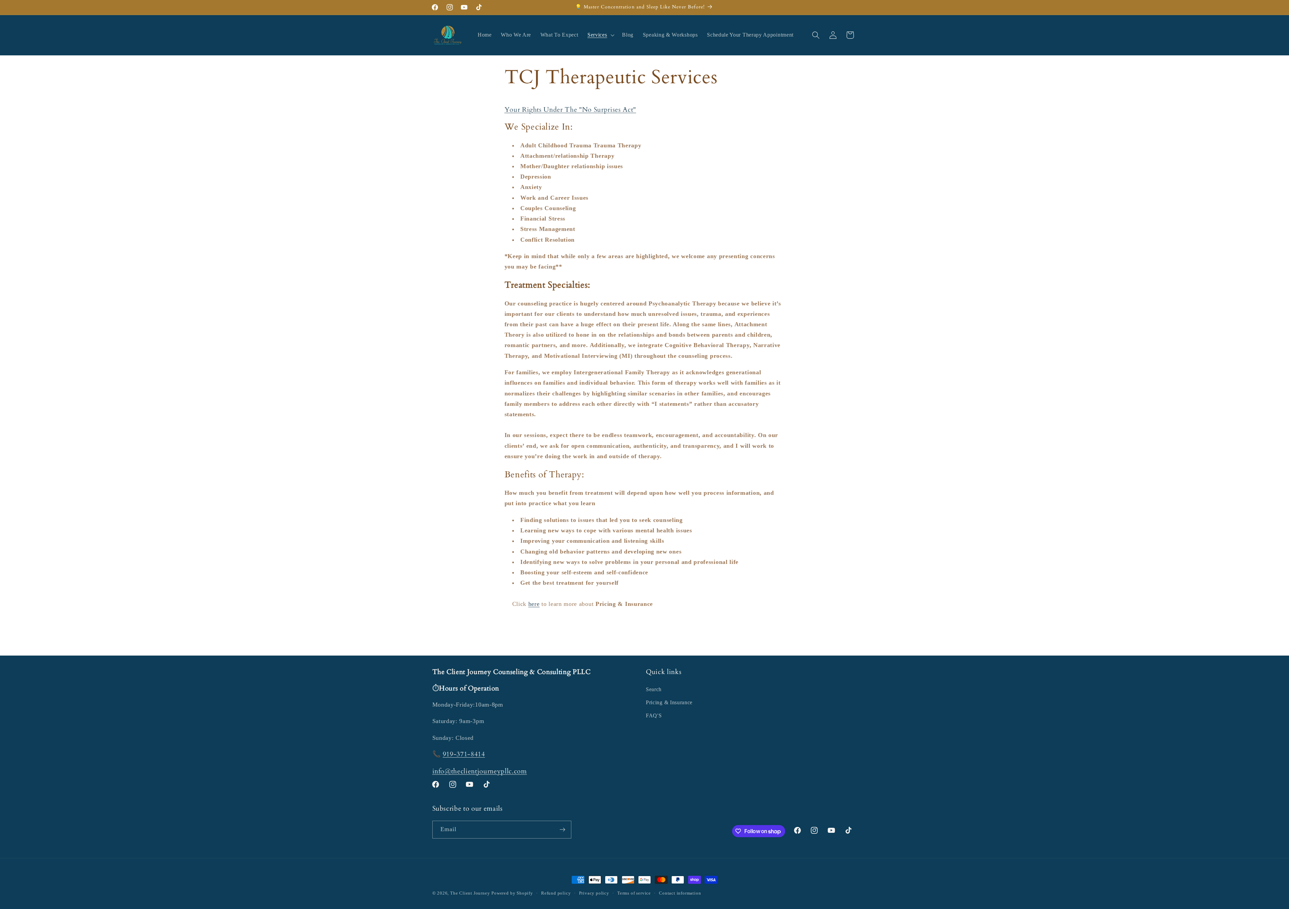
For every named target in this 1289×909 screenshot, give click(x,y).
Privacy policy (594, 893)
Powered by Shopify (512, 893)
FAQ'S (654, 715)
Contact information (680, 893)
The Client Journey (470, 893)
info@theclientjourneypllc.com (479, 771)
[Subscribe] (562, 830)
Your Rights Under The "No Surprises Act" (570, 109)
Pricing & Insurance (669, 702)
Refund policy (556, 893)
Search (654, 689)
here (534, 604)
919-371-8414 (464, 754)
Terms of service (634, 893)
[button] (600, 35)
